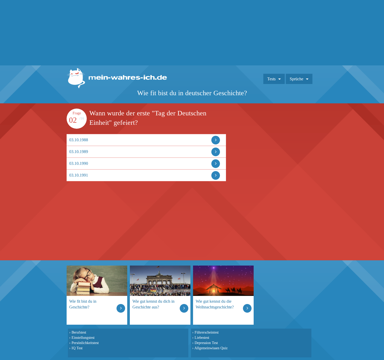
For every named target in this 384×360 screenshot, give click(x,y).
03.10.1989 (78, 151)
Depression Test (206, 343)
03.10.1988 (78, 140)
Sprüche (296, 79)
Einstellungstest (83, 337)
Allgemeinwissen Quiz (211, 348)
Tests (271, 79)
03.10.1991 (78, 175)
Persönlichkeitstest (85, 343)
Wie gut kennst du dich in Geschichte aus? (153, 304)
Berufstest (79, 332)
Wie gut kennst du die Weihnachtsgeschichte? (215, 304)
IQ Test (77, 348)
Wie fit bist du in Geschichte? (82, 304)
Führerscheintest (207, 332)
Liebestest (202, 337)
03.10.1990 (78, 163)
